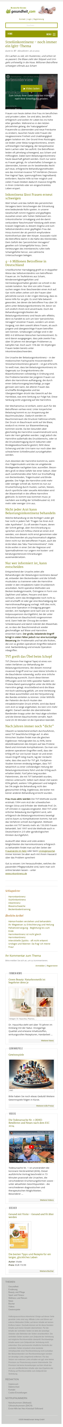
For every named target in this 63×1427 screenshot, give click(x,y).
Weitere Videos (47, 1200)
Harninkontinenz (17, 896)
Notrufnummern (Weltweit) (19, 1403)
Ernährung (12, 1289)
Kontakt (22, 19)
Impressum (13, 1384)
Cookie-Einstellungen (17, 1392)
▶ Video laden (32, 88)
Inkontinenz (14, 902)
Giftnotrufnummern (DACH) (20, 1405)
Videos (11, 1306)
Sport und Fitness (16, 1295)
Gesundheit (13, 1286)
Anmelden (40, 965)
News (10, 1301)
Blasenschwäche (16, 906)
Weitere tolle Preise (45, 1105)
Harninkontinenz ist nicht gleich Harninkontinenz (24, 936)
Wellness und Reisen (17, 1298)
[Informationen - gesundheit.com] (31, 10)
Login (29, 19)
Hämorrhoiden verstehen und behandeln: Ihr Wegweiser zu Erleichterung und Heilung (31, 923)
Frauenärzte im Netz (16, 850)
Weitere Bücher (47, 1271)
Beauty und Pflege (16, 1292)
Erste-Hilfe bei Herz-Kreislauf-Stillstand (25, 1408)
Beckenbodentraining (19, 909)
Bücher (11, 1304)
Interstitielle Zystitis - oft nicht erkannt (28, 940)
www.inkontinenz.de (16, 873)
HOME (10, 33)
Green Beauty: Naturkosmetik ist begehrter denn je (27, 981)
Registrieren (52, 965)
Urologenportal (47, 850)
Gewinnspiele (16, 1054)
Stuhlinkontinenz (17, 899)
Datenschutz (14, 1387)
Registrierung (38, 19)
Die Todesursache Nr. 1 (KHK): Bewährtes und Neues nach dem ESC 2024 (29, 1123)
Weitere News (47, 1040)
